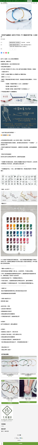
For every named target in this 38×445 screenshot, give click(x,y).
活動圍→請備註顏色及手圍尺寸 (14, 44)
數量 (1, 48)
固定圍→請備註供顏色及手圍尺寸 (26, 44)
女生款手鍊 (28, 42)
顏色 (1, 44)
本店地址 (2, 426)
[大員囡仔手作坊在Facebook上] (2, 431)
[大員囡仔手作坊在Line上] (8, 431)
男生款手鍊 (23, 42)
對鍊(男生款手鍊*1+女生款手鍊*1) (15, 42)
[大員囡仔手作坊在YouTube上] (6, 431)
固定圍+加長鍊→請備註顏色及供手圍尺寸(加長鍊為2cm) (18, 46)
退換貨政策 (19, 440)
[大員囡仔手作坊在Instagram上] (4, 431)
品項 (1, 42)
